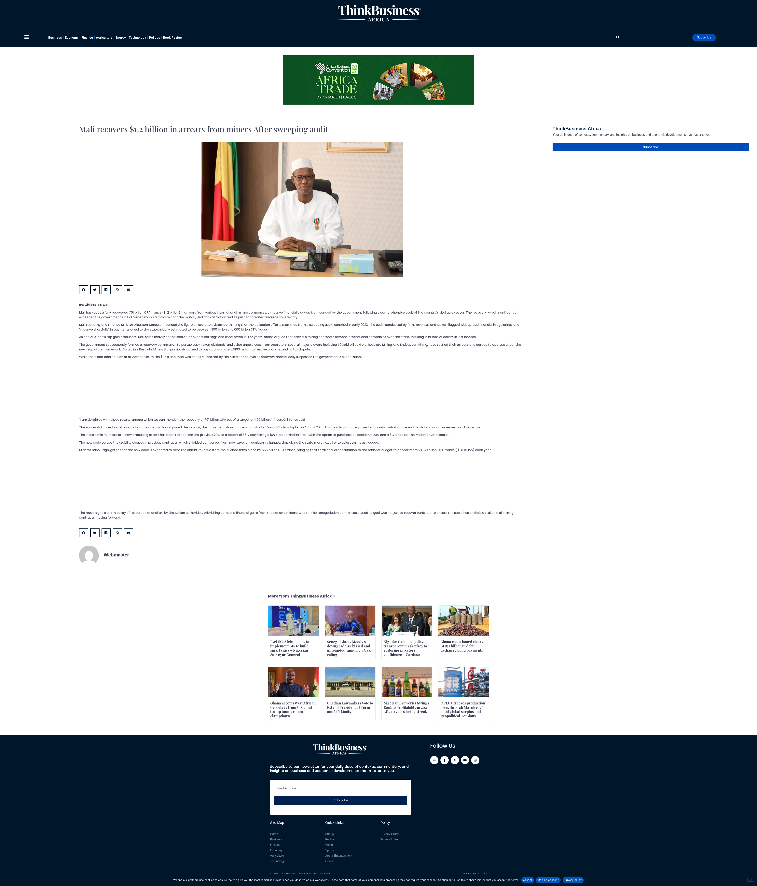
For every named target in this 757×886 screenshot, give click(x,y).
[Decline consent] (750, 880)
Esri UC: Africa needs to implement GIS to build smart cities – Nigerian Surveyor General (289, 648)
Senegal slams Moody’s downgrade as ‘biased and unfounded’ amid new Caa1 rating (349, 648)
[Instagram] (475, 760)
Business (55, 37)
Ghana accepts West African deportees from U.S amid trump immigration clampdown (293, 709)
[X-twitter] (455, 760)
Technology (137, 37)
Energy (121, 37)
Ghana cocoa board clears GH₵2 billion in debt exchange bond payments (461, 646)
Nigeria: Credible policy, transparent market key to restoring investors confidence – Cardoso (405, 648)
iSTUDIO (482, 873)
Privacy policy (573, 879)
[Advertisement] (197, 389)
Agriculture (104, 37)
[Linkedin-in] (434, 760)
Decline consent (548, 879)
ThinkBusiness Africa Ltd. (294, 873)
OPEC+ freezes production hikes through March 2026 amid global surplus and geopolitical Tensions (462, 709)
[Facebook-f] (444, 760)
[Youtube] (465, 760)
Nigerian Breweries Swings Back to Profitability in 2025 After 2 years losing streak (406, 707)
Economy (71, 37)
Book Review (172, 37)
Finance (87, 37)
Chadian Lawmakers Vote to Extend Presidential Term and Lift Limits (350, 707)
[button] (83, 289)
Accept (527, 879)
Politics (154, 37)
